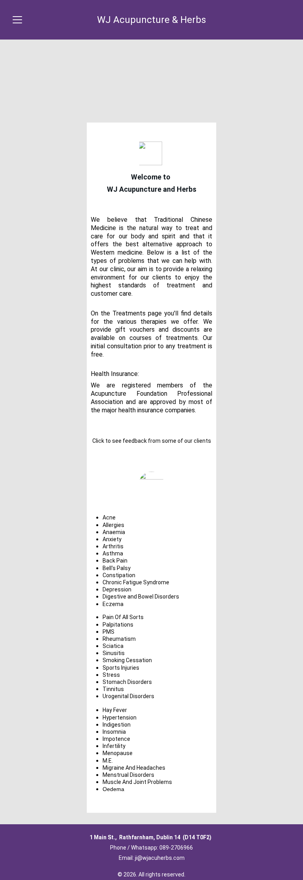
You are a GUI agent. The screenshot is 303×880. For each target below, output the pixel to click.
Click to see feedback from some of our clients (151, 441)
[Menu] (17, 19)
